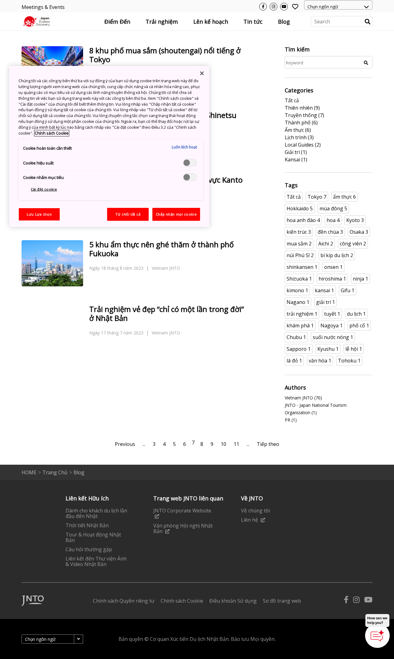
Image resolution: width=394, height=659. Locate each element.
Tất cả (294, 196)
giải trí (325, 302)
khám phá (300, 325)
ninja (360, 278)
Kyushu (328, 349)
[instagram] (356, 601)
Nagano (298, 302)
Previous (125, 444)
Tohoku (349, 360)
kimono (297, 290)
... (144, 444)
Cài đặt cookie (44, 189)
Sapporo (299, 349)
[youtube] (368, 601)
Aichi (325, 243)
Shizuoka (299, 278)
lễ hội (353, 349)
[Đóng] (202, 73)
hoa (333, 220)
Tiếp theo (268, 444)
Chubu (296, 337)
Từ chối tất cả (127, 214)
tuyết (332, 313)
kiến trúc (299, 231)
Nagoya (331, 325)
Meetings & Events (43, 7)
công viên (353, 243)
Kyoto (355, 220)
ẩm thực (344, 196)
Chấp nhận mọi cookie (176, 214)
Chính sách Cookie (52, 133)
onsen (333, 267)
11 (236, 444)
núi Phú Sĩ (300, 255)
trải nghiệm (302, 313)
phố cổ (359, 325)
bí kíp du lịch (336, 255)
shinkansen (302, 267)
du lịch (356, 313)
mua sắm (299, 243)
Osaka (359, 231)
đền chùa (330, 231)
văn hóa (320, 360)
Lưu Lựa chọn (39, 214)
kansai (324, 290)
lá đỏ (294, 360)
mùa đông (333, 208)
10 (223, 444)
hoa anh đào (303, 220)
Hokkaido (300, 208)
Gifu (347, 290)
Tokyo (317, 196)
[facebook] (346, 601)
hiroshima (332, 278)
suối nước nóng (333, 337)
